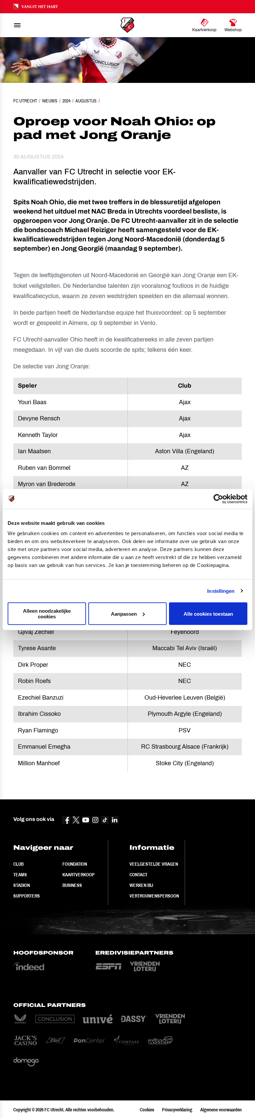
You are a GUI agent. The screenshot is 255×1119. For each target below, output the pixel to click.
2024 (66, 101)
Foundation (74, 864)
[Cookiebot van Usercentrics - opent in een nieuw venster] (218, 499)
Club (18, 864)
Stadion (21, 885)
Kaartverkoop (78, 875)
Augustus (86, 101)
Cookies (147, 1110)
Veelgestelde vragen (153, 864)
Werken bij (141, 885)
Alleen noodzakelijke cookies (47, 613)
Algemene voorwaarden (221, 1110)
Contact (138, 875)
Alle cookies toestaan (208, 613)
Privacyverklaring (177, 1110)
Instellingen (220, 590)
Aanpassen (124, 613)
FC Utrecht (25, 101)
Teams (20, 875)
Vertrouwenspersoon (154, 896)
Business (72, 885)
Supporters (26, 896)
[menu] (17, 25)
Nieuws (49, 101)
